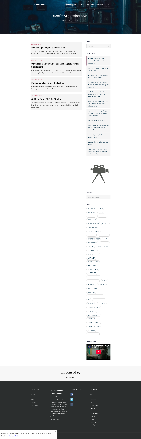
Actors (92, 397)
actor (102, 212)
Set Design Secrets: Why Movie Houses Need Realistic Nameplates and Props (98, 85)
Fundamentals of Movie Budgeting (47, 82)
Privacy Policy (100, 4)
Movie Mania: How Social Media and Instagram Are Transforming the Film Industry (98, 151)
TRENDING (90, 4)
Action (92, 394)
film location (104, 242)
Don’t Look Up (92, 235)
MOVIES (68, 4)
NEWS (82, 4)
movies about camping (94, 277)
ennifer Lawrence (104, 235)
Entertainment (94, 405)
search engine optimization (95, 296)
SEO (89, 300)
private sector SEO (93, 288)
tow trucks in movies (94, 326)
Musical (92, 416)
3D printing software (95, 208)
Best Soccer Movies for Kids (96, 120)
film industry (92, 243)
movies (92, 273)
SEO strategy (91, 303)
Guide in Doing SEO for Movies (46, 99)
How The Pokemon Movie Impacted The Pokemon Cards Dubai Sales (97, 61)
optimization (91, 284)
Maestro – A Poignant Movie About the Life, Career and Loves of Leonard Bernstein (98, 127)
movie (91, 258)
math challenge (92, 250)
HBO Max (91, 247)
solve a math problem (94, 307)
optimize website (102, 284)
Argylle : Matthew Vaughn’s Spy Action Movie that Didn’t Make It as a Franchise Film (98, 113)
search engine (91, 292)
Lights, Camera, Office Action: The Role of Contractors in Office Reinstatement (98, 104)
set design (101, 303)
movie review (93, 269)
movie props (92, 265)
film (105, 239)
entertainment (94, 239)
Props (92, 419)
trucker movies (93, 334)
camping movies (92, 219)
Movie (92, 411)
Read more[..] (55, 419)
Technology (93, 422)
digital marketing (93, 227)
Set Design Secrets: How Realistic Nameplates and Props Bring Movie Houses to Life (98, 94)
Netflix (104, 281)
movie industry (93, 262)
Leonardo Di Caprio (102, 246)
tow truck (91, 319)
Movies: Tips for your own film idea (48, 47)
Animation (93, 400)
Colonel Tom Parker (93, 223)
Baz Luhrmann (102, 216)
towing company (94, 315)
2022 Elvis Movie (92, 212)
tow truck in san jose (94, 322)
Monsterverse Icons (93, 254)
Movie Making (94, 413)
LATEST (76, 4)
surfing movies (92, 311)
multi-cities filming (93, 280)
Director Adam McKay (94, 231)
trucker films (91, 330)
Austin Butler (91, 216)
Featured (92, 408)
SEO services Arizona (99, 299)
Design (92, 402)
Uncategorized (94, 425)
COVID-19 (105, 223)
